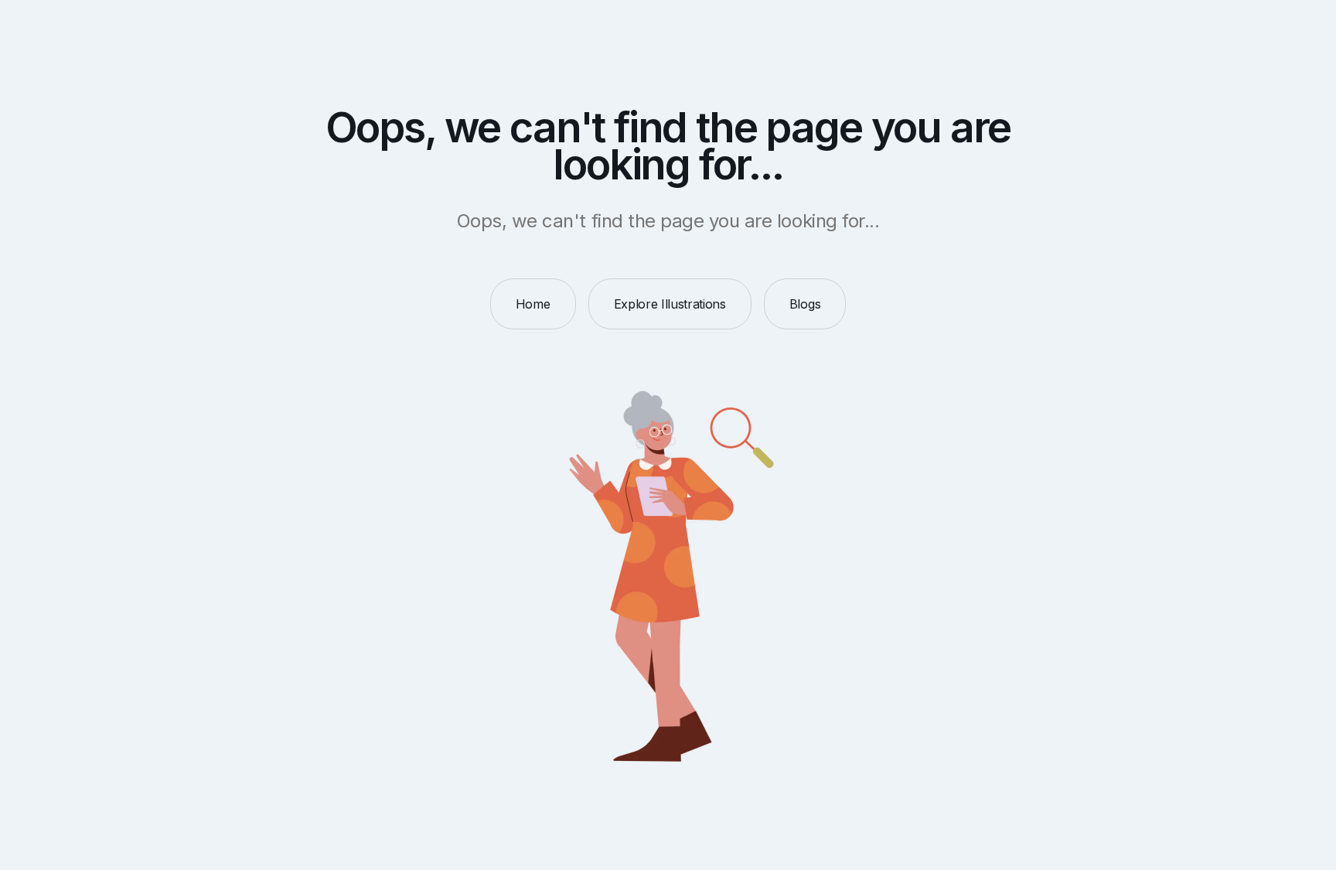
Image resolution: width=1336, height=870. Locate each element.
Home (533, 304)
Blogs (804, 304)
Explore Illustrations (670, 304)
